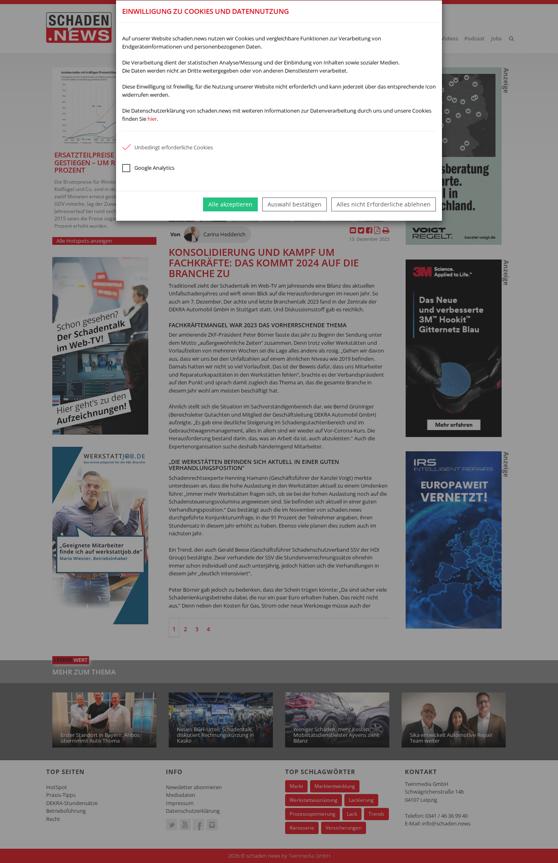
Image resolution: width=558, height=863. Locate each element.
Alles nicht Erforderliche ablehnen (384, 204)
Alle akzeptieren (230, 204)
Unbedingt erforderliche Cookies (173, 147)
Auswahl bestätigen (294, 204)
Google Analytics (154, 167)
